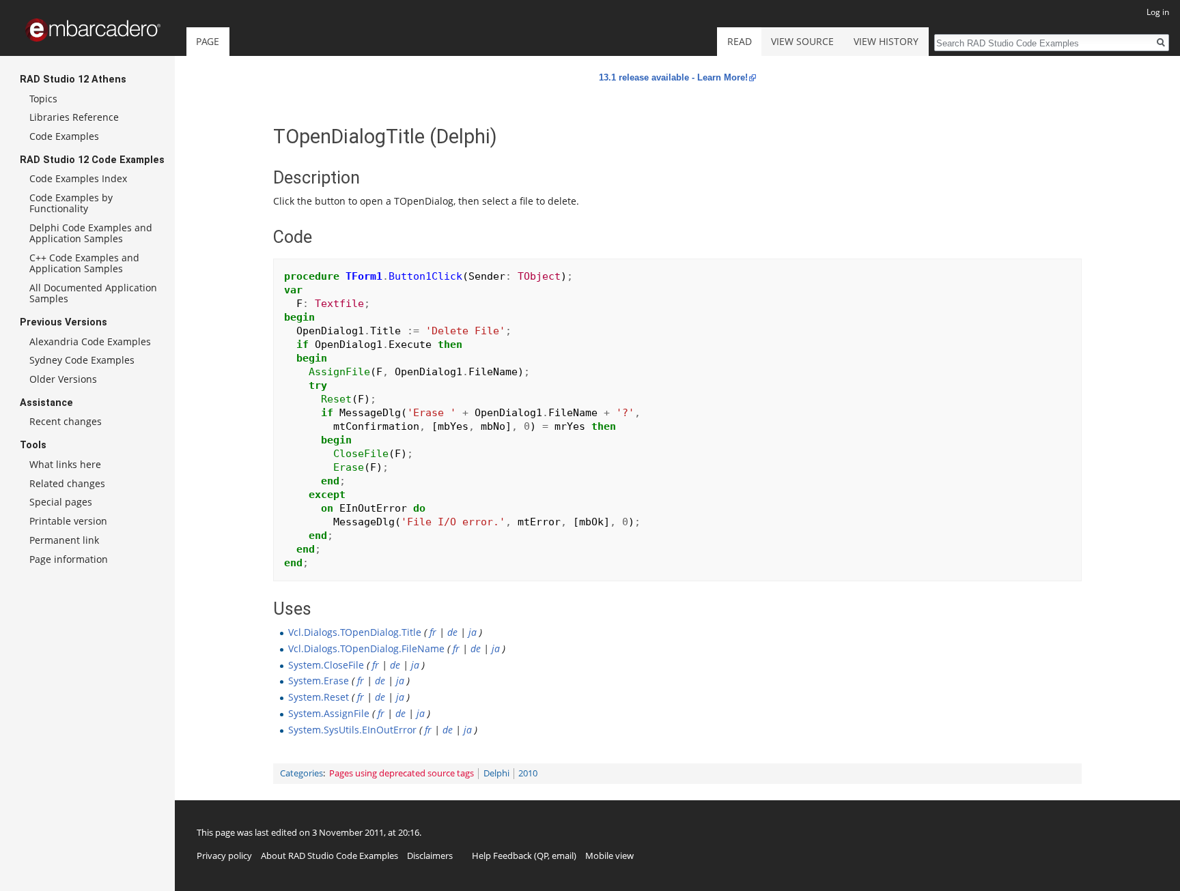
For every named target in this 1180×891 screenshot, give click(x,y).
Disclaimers (430, 855)
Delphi (496, 773)
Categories (301, 773)
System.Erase (318, 680)
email (563, 855)
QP (542, 855)
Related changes (67, 483)
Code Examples (64, 136)
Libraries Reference (74, 117)
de (452, 632)
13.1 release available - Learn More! (673, 77)
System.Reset (318, 696)
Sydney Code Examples (82, 359)
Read (739, 41)
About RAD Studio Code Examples (329, 855)
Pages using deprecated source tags (401, 773)
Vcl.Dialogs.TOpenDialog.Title (354, 632)
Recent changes (65, 421)
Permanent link (64, 540)
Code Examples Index (78, 178)
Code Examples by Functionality (71, 203)
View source (802, 41)
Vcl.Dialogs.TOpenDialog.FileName (366, 648)
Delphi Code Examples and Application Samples (90, 233)
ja (472, 632)
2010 (527, 773)
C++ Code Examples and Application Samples (84, 263)
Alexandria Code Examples (90, 341)
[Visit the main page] (92, 30)
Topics (43, 98)
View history (886, 41)
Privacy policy (224, 855)
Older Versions (63, 379)
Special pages (60, 501)
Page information (68, 559)
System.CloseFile (326, 664)
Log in (1158, 12)
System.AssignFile (328, 713)
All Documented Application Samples (93, 293)
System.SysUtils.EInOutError (352, 729)
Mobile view (609, 855)
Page (207, 41)
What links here (65, 464)
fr (433, 632)
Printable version (68, 520)
